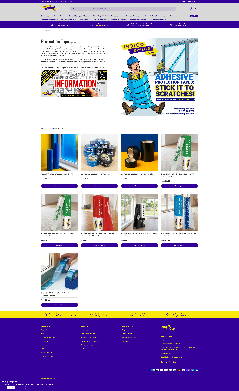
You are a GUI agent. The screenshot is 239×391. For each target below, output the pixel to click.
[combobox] (123, 9)
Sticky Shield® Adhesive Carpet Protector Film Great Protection (178, 175)
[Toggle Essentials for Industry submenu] (148, 19)
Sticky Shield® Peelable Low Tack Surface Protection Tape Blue (56, 294)
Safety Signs (83, 20)
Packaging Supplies (67, 20)
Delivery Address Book (88, 337)
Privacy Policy (46, 341)
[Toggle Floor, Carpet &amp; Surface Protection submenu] (120, 16)
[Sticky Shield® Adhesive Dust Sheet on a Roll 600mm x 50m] (59, 212)
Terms (43, 334)
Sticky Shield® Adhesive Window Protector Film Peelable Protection (178, 235)
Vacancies (44, 349)
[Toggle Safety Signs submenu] (89, 19)
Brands (43, 345)
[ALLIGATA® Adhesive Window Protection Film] (59, 152)
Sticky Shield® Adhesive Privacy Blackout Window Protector (139, 235)
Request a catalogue (129, 337)
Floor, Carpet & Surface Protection (106, 16)
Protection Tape (50, 30)
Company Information (48, 337)
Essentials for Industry (138, 20)
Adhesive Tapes (58, 16)
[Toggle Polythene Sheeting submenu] (57, 19)
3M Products (46, 16)
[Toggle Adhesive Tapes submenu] (66, 16)
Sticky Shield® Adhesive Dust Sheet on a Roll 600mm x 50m (57, 235)
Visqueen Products (99, 20)
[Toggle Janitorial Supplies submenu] (160, 16)
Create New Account (88, 334)
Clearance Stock (157, 20)
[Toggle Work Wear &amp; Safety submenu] (127, 19)
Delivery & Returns (47, 356)
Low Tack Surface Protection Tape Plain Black (137, 174)
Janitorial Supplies (151, 16)
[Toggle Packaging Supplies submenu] (76, 19)
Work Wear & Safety (118, 20)
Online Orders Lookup (88, 345)
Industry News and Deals (89, 341)
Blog (123, 330)
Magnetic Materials (170, 16)
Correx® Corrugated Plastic (79, 16)
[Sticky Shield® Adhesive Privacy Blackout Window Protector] (139, 212)
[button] (197, 9)
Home (42, 30)
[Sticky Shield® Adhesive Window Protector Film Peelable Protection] (179, 212)
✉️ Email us (191, 1)
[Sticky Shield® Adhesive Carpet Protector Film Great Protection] (179, 152)
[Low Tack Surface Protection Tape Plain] (99, 152)
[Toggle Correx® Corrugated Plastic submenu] (90, 16)
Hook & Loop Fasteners (132, 16)
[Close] (237, 381)
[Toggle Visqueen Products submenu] (108, 19)
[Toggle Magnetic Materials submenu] (178, 16)
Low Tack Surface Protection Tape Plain (95, 174)
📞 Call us (182, 1)
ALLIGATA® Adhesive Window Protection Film (57, 174)
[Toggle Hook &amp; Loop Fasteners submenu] (142, 16)
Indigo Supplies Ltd (50, 378)
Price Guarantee (46, 352)
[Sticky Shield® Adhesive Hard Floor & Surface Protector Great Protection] (99, 212)
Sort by (43, 128)
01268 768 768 (174, 353)
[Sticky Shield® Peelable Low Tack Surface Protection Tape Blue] (59, 271)
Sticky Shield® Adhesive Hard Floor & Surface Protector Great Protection (97, 235)
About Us (44, 330)
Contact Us (84, 349)
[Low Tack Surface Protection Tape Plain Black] (139, 152)
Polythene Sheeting (48, 20)
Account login (85, 330)
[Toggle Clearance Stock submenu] (165, 19)
